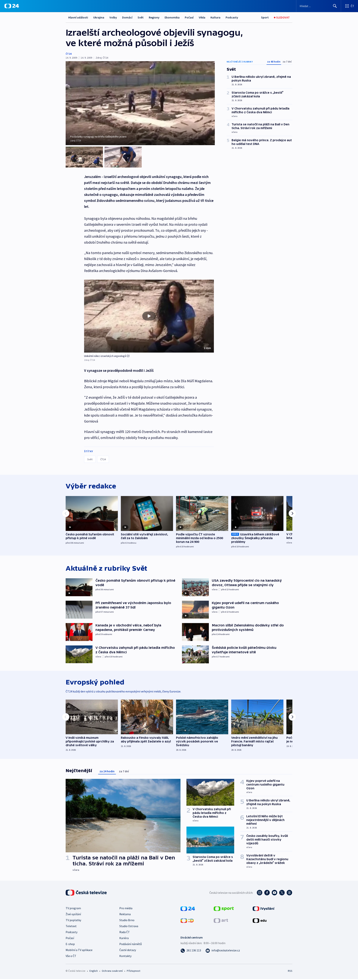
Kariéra (124, 938)
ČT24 (68, 53)
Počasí (189, 17)
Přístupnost (133, 970)
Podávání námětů (130, 944)
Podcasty (232, 17)
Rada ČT (124, 932)
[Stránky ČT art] (221, 920)
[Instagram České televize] (260, 893)
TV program (73, 908)
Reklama (125, 914)
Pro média (125, 908)
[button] (149, 316)
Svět (141, 17)
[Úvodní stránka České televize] (86, 893)
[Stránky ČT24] (187, 908)
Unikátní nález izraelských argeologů (105, 356)
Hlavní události (78, 17)
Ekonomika (172, 17)
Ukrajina (98, 17)
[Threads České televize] (289, 893)
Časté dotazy (127, 950)
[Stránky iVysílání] (263, 908)
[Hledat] (335, 6)
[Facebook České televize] (267, 893)
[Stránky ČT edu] (259, 920)
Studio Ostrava (128, 926)
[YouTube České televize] (274, 893)
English (94, 970)
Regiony (154, 17)
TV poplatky (73, 920)
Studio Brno (126, 920)
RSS (290, 970)
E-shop (70, 944)
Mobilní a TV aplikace (79, 950)
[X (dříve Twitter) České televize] (282, 893)
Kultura (215, 17)
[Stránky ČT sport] (224, 908)
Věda (202, 17)
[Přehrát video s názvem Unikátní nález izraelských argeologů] (149, 316)
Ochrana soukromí (112, 970)
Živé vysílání (73, 914)
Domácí (127, 17)
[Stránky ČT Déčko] (187, 920)
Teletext (71, 926)
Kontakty (125, 956)
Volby (113, 17)
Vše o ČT (71, 956)
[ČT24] (11, 6)
